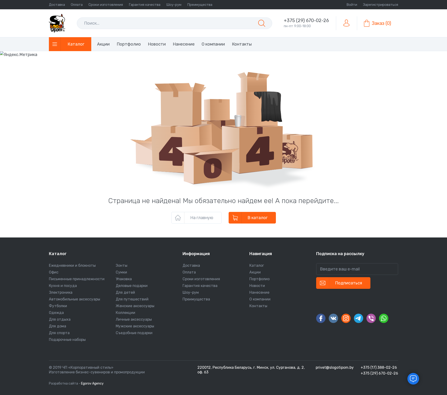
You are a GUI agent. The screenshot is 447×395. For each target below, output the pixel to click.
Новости (257, 285)
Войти (351, 5)
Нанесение (259, 292)
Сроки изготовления (105, 5)
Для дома (57, 326)
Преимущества (199, 5)
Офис (53, 272)
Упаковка (124, 279)
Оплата (77, 5)
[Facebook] (320, 318)
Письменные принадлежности (77, 279)
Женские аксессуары (135, 306)
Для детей (125, 292)
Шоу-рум (173, 5)
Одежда (56, 312)
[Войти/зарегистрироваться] (346, 23)
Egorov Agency (92, 383)
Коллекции (125, 312)
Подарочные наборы (67, 339)
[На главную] (57, 23)
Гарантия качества (144, 5)
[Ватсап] (383, 318)
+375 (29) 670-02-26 (306, 20)
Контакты (258, 306)
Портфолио (259, 279)
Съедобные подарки (134, 333)
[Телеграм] (358, 318)
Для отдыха (60, 319)
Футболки (58, 306)
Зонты (121, 265)
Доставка (57, 5)
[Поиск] (262, 23)
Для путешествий (132, 299)
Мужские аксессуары (135, 326)
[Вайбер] (371, 318)
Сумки (121, 272)
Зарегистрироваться (380, 5)
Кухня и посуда (63, 285)
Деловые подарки (132, 285)
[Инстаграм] (346, 318)
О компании (260, 299)
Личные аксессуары (134, 319)
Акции (255, 272)
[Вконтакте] (333, 318)
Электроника (60, 292)
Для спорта (59, 333)
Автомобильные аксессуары (74, 299)
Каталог (256, 265)
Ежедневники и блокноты (72, 265)
